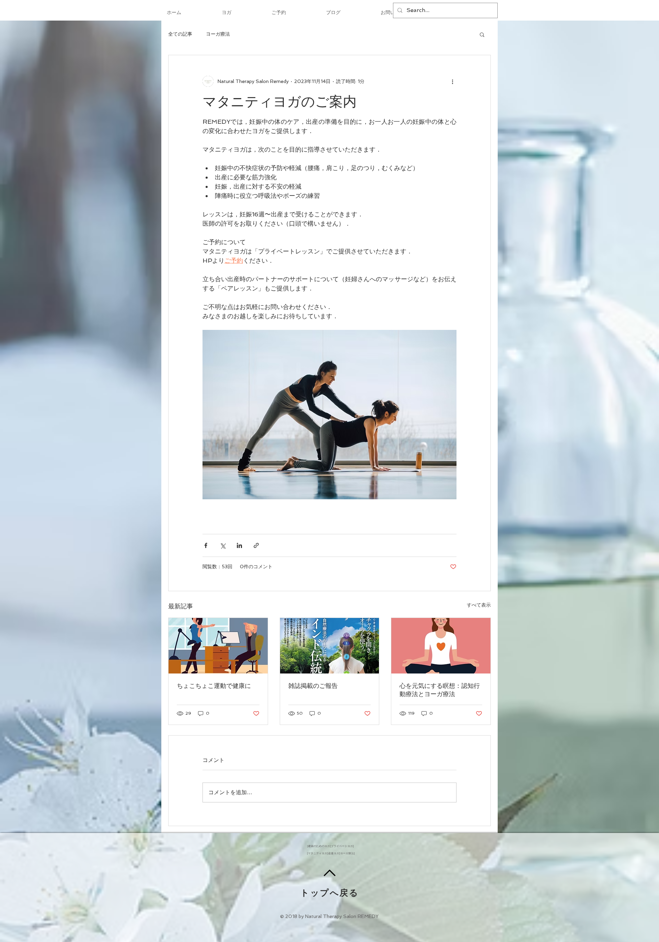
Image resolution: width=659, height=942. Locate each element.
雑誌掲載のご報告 (313, 685)
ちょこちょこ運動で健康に (214, 685)
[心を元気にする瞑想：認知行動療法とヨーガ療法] (440, 645)
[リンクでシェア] (256, 545)
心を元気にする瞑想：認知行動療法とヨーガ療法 (440, 689)
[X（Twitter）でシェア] (222, 545)
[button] (482, 34)
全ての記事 (180, 34)
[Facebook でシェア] (206, 545)
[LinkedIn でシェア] (239, 545)
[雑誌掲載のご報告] (329, 645)
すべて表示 (479, 605)
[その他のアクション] (452, 81)
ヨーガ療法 (218, 34)
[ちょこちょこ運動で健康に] (218, 645)
